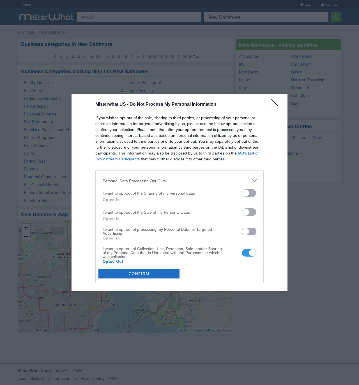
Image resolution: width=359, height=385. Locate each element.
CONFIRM (139, 274)
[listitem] (179, 181)
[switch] (249, 193)
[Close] (276, 104)
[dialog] (179, 192)
